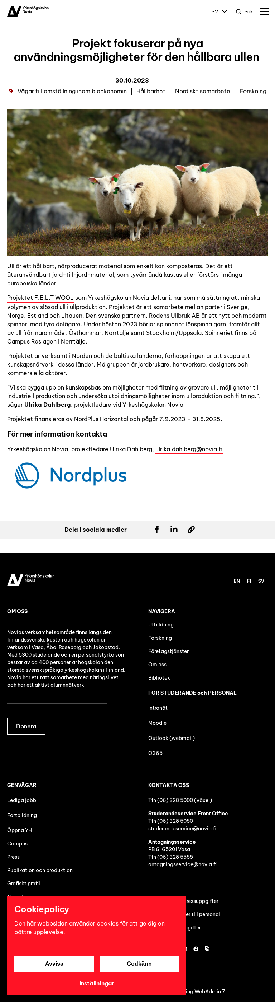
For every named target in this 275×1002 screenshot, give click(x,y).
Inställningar (96, 983)
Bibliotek (159, 678)
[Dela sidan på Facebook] (156, 530)
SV (214, 11)
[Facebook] (196, 949)
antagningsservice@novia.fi (182, 864)
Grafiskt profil (23, 883)
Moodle (157, 723)
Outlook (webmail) (171, 738)
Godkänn (139, 964)
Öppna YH (19, 830)
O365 (155, 753)
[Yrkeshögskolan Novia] (28, 11)
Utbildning (161, 624)
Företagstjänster (168, 651)
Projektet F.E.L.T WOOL (40, 297)
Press (13, 857)
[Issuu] (207, 949)
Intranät (158, 708)
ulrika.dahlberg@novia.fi (189, 449)
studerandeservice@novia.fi (182, 828)
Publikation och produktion (40, 870)
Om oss (157, 664)
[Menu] (264, 11)
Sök (248, 11)
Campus (17, 843)
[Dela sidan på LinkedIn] (174, 530)
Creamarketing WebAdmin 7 (191, 991)
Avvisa (54, 964)
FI (249, 581)
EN (237, 581)
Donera (26, 726)
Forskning (160, 638)
